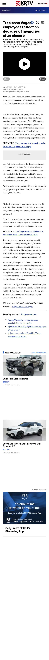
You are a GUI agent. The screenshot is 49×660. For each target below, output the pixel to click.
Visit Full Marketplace (38, 352)
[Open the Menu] (4, 4)
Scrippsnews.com (29, 314)
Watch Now (42, 3)
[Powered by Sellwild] (42, 490)
